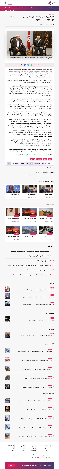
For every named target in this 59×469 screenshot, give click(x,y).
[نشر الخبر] (21, 65)
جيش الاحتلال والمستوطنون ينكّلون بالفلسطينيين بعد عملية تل (41, 320)
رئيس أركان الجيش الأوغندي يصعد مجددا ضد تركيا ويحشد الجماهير (38, 409)
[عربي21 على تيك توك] (8, 10)
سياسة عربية (43, 7)
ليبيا (14, 448)
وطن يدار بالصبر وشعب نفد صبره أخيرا (38, 270)
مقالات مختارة (34, 450)
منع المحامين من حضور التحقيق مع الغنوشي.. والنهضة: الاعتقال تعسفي (38, 297)
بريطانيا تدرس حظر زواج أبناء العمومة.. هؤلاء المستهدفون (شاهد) (38, 378)
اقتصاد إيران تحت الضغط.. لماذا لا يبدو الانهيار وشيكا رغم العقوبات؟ (30, 251)
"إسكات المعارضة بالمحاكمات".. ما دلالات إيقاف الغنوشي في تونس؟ (30, 194)
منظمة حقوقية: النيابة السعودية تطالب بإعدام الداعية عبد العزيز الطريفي (37, 360)
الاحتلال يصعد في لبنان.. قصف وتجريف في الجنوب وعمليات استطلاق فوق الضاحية (30, 236)
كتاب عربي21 (34, 446)
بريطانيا (13, 452)
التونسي (49, 73)
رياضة (46, 452)
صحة (24, 452)
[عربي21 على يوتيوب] (13, 10)
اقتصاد (46, 450)
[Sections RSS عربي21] (49, 457)
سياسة (50, 7)
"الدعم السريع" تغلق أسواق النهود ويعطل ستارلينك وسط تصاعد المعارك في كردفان (46, 218)
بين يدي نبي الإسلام (43, 260)
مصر (14, 454)
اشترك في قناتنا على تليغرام (42, 163)
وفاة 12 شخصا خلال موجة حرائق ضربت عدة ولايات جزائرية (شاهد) (13, 236)
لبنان (14, 455)
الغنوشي (27, 73)
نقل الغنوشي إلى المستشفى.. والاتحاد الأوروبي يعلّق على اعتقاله (13, 194)
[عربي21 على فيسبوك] (18, 10)
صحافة (46, 454)
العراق (13, 446)
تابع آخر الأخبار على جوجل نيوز (20, 163)
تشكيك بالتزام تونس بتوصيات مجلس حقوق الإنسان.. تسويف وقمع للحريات (38, 304)
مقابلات (36, 7)
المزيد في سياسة (50, 204)
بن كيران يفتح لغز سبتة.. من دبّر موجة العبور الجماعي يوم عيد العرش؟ (37, 369)
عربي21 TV (23, 446)
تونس (50, 159)
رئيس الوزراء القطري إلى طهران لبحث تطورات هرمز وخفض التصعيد (13, 219)
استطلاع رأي (34, 454)
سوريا (13, 450)
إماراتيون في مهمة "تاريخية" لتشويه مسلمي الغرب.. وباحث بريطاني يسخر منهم (35, 351)
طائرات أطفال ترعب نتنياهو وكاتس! (39, 256)
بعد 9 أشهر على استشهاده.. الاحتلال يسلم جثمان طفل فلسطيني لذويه (46, 236)
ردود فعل (33, 159)
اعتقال (18, 71)
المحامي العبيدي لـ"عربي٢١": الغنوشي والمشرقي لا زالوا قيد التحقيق (47, 194)
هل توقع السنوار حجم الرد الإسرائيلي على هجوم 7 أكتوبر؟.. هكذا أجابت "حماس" (35, 418)
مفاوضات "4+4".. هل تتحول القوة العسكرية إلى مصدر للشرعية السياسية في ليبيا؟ (28, 265)
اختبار (14, 7)
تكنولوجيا (23, 450)
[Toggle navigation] (10, 3)
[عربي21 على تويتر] (16, 10)
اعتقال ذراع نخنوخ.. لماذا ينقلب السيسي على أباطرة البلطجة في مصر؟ (37, 387)
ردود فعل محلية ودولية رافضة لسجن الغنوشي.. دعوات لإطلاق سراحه (31, 155)
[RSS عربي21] (6, 10)
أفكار (35, 452)
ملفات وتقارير (20, 7)
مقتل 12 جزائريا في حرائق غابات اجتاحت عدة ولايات (30, 218)
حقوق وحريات (29, 7)
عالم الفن (23, 448)
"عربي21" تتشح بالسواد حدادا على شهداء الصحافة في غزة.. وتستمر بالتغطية (37, 335)
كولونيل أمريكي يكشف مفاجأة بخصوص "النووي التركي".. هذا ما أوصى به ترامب (35, 400)
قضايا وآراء (34, 448)
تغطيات (46, 448)
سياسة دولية (8, 7)
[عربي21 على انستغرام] (11, 10)
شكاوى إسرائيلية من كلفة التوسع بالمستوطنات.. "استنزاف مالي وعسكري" (27, 274)
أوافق (11, 465)
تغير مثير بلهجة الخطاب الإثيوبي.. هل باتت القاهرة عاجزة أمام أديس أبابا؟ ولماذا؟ (35, 436)
